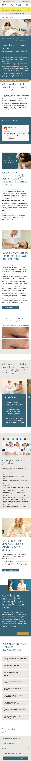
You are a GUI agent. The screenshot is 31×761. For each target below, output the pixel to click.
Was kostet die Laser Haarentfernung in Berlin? (11, 703)
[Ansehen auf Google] (5, 127)
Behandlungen (10, 38)
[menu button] (3, 5)
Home (3, 38)
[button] (28, 9)
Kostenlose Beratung (8, 17)
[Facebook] (5, 732)
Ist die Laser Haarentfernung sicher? (12, 681)
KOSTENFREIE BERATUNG (9, 80)
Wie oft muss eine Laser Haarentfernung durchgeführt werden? (13, 674)
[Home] (16, 5)
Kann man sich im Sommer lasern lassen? (13, 688)
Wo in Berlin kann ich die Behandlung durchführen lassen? (15, 710)
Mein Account (26, 1)
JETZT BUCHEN (23, 633)
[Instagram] (2, 732)
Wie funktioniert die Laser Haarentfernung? (11, 666)
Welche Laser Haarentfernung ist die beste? (15, 659)
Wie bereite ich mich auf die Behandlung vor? (12, 717)
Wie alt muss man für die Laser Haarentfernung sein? (13, 696)
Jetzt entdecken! (17, 10)
